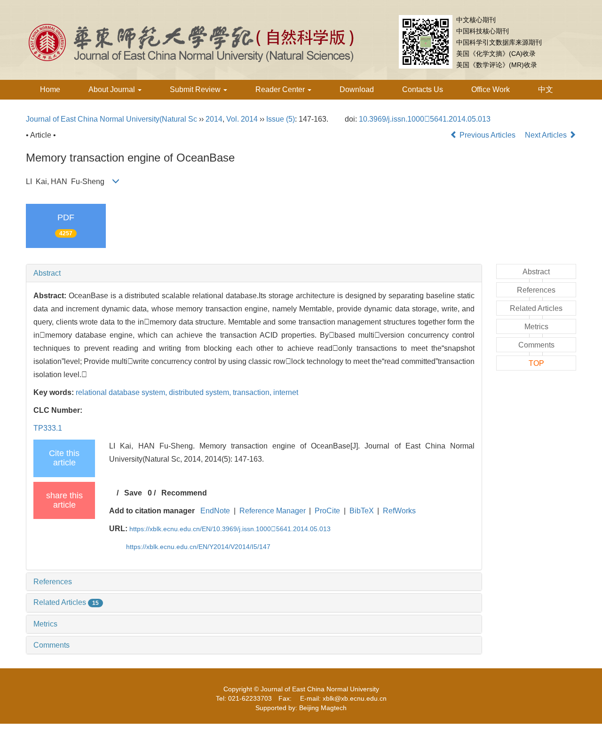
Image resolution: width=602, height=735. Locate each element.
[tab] (254, 273)
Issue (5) (280, 119)
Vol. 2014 (242, 119)
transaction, (253, 392)
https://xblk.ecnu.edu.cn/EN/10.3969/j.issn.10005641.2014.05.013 (230, 529)
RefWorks (399, 511)
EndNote (215, 511)
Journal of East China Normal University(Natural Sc (111, 119)
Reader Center (281, 89)
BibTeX (361, 511)
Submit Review (196, 89)
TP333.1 (47, 428)
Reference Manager (272, 511)
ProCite (327, 511)
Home (50, 89)
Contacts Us (422, 89)
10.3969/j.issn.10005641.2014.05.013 (425, 119)
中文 (545, 89)
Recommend (184, 493)
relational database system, (122, 392)
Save (133, 493)
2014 (214, 119)
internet (285, 392)
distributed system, (201, 392)
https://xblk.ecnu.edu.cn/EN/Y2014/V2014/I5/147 (198, 546)
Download (357, 89)
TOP (536, 363)
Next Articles (547, 135)
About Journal (112, 89)
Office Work (490, 89)
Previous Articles (487, 135)
